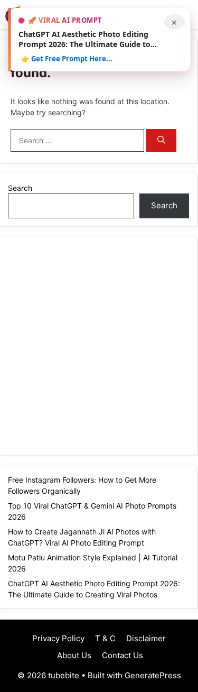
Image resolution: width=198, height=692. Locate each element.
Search (20, 187)
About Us (73, 655)
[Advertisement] (99, 345)
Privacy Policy (58, 638)
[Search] (161, 141)
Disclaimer (146, 638)
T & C (105, 638)
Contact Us (122, 655)
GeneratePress (153, 675)
